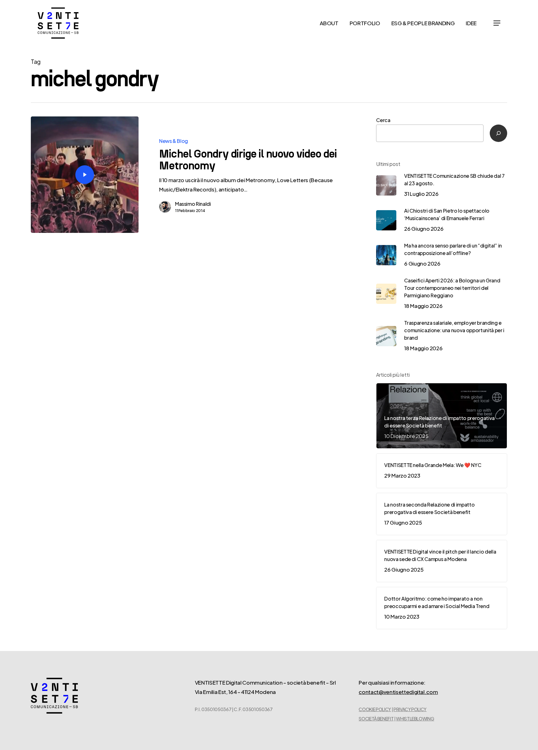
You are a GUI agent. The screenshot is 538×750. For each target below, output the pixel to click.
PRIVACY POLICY (410, 709)
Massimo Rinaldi (193, 203)
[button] (496, 23)
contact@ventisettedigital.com (398, 691)
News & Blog (173, 141)
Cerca (383, 120)
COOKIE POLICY (375, 709)
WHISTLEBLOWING (415, 718)
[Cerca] (498, 133)
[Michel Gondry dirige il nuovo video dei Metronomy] (85, 174)
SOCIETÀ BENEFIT (376, 718)
